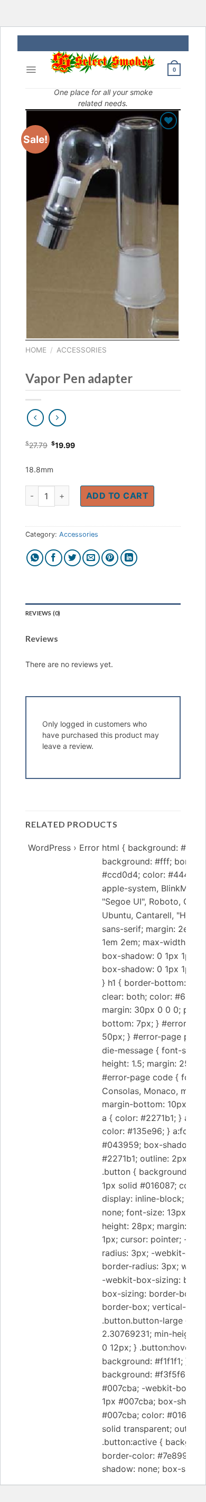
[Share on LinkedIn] (129, 558)
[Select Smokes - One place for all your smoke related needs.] (103, 62)
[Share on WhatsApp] (35, 558)
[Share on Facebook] (53, 558)
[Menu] (30, 70)
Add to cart (117, 495)
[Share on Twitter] (72, 558)
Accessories (82, 350)
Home (35, 350)
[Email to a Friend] (91, 558)
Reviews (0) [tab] (42, 613)
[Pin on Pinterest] (110, 558)
